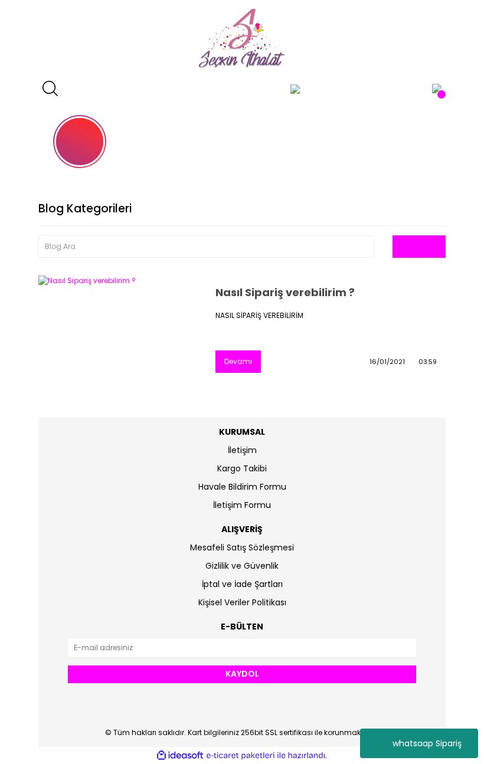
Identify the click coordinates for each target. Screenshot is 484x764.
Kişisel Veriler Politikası (242, 602)
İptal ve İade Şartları (242, 584)
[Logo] (242, 38)
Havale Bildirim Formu (242, 487)
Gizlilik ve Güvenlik (242, 566)
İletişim (242, 450)
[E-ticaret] (240, 755)
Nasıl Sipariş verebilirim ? (285, 292)
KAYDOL (242, 674)
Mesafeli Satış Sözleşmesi (242, 547)
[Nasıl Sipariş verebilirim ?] (118, 329)
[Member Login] (295, 88)
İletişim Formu (242, 505)
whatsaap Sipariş (427, 743)
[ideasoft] (180, 755)
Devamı (238, 361)
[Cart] (437, 88)
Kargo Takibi (242, 468)
